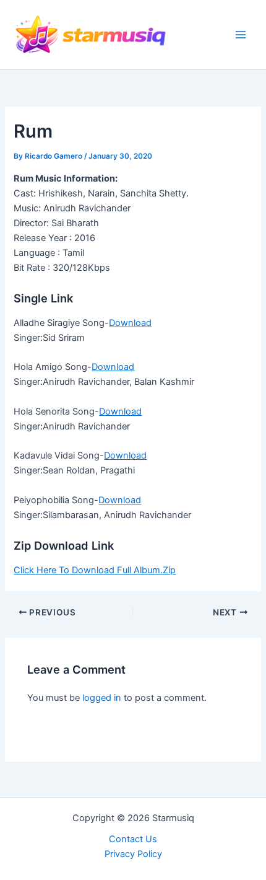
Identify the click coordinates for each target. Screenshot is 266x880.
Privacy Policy (133, 854)
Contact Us (133, 839)
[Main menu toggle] (241, 35)
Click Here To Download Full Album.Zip (95, 570)
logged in (101, 697)
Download (130, 322)
